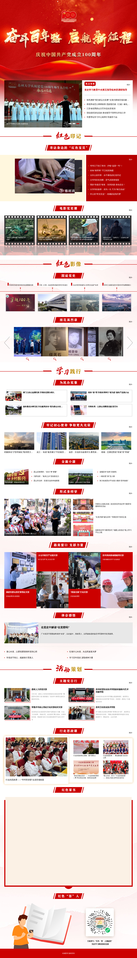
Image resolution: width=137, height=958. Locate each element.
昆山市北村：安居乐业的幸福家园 (46, 481)
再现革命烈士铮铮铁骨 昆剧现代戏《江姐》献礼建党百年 (111, 104)
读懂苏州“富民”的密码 (108, 472)
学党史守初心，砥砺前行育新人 (19, 658)
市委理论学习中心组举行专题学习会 (102, 117)
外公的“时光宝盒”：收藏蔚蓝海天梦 (105, 194)
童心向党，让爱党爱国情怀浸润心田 (21, 652)
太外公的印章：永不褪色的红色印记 (105, 175)
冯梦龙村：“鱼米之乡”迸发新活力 (46, 476)
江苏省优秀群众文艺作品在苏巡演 (101, 108)
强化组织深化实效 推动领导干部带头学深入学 (106, 113)
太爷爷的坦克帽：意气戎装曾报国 (104, 180)
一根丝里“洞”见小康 (107, 476)
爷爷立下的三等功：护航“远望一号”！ (106, 166)
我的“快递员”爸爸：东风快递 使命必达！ (107, 185)
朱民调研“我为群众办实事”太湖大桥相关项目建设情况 (110, 100)
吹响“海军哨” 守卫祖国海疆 (102, 170)
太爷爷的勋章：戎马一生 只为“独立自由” (107, 189)
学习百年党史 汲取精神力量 (81, 658)
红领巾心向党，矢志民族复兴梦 (82, 652)
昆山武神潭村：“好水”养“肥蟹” (45, 472)
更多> (129, 85)
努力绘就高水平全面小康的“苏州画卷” (114, 481)
